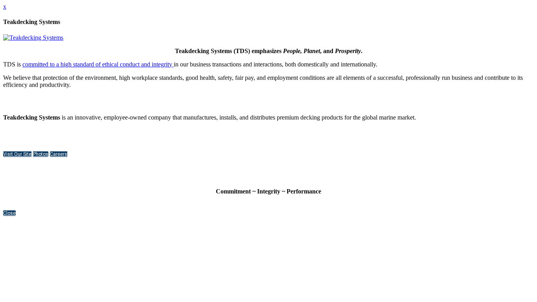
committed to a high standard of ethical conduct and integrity (98, 64)
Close (9, 213)
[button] (17, 154)
